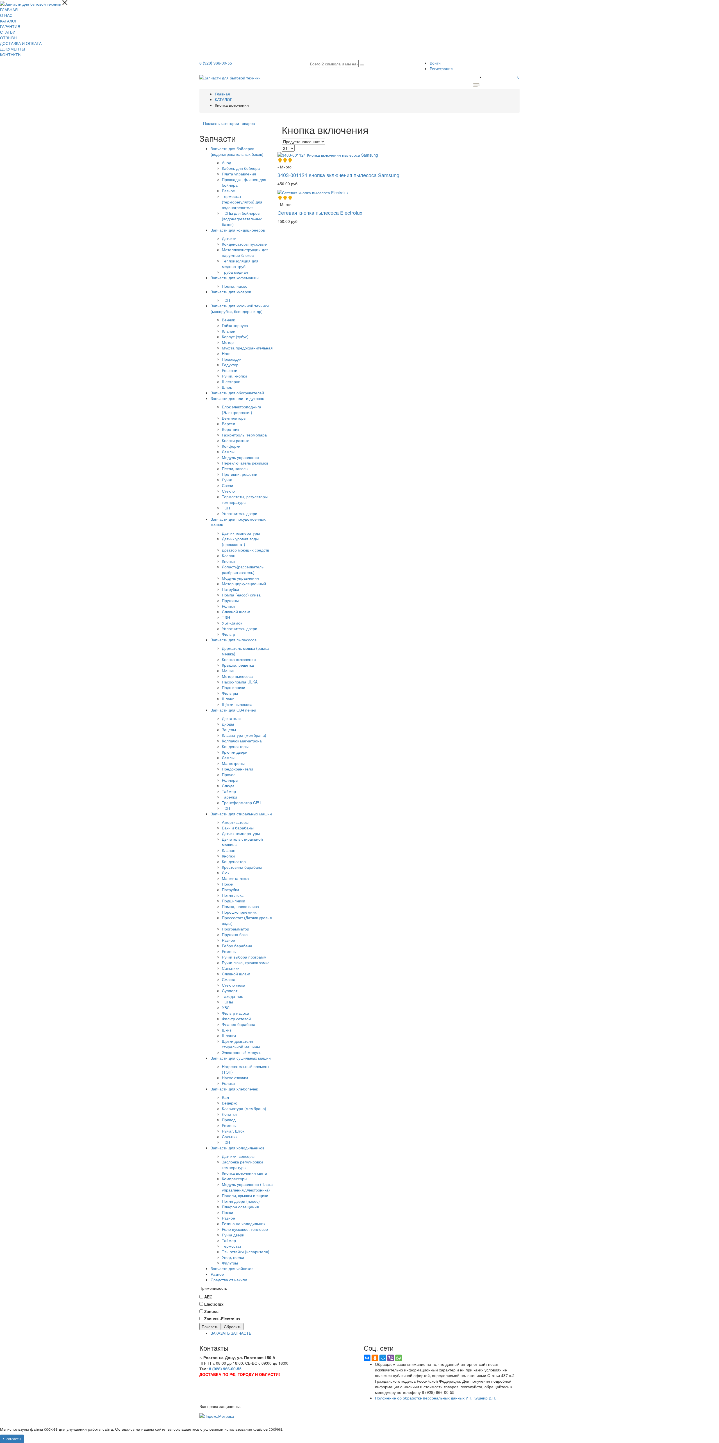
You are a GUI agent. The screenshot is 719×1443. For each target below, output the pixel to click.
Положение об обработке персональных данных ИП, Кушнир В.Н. (435, 1398)
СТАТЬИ (7, 32)
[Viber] (390, 1358)
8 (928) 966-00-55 (215, 63)
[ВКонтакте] (367, 1358)
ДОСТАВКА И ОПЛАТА (21, 43)
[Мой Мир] (382, 1358)
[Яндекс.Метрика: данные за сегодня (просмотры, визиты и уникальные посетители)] (216, 1416)
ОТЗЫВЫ (8, 37)
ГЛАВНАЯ (9, 9)
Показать (210, 1326)
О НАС (6, 15)
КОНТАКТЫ (10, 54)
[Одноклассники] (375, 1358)
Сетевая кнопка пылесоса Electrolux (319, 212)
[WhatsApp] (398, 1358)
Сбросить (232, 1326)
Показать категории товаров (229, 123)
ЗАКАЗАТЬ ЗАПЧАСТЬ (231, 1333)
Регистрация (441, 68)
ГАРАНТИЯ (10, 26)
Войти (435, 63)
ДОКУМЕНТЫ (12, 49)
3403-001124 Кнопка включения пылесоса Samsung (338, 175)
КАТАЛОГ (8, 21)
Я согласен (12, 1438)
